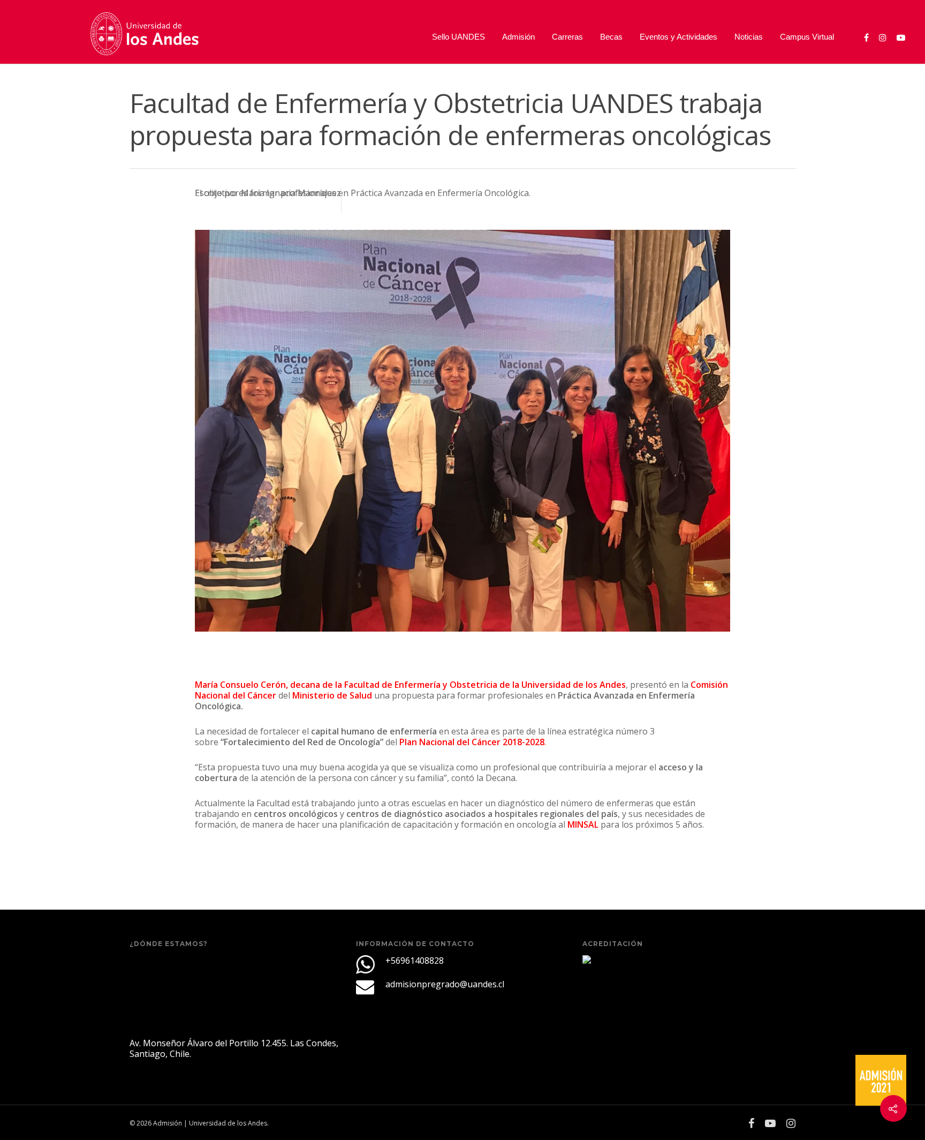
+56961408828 (414, 960)
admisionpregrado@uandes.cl (444, 984)
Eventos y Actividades (678, 36)
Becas (611, 36)
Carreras (567, 36)
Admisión (518, 36)
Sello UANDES (458, 36)
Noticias (748, 36)
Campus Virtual (807, 36)
